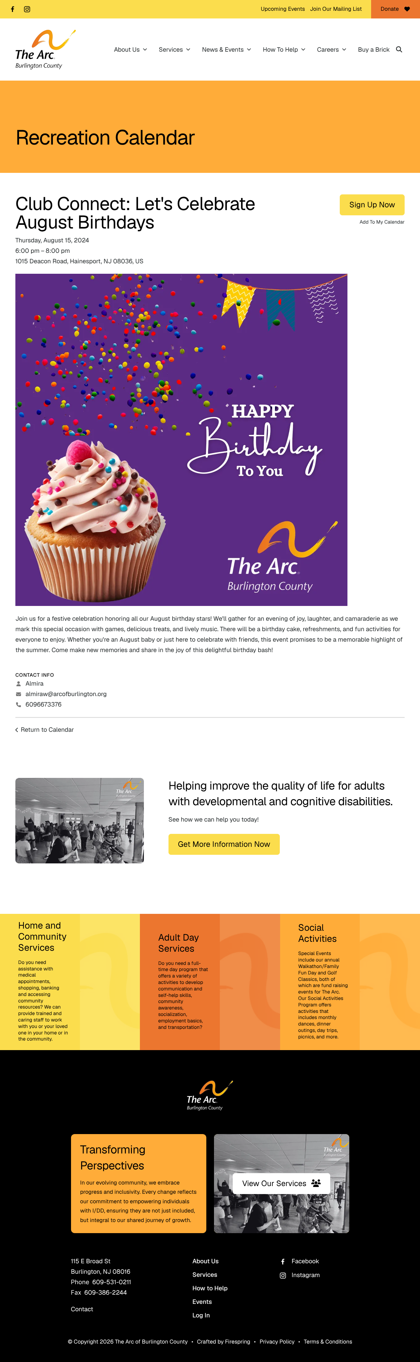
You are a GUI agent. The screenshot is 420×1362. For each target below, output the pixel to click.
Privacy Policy (277, 1341)
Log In (201, 1315)
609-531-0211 (111, 1282)
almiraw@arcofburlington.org (66, 694)
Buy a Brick (374, 50)
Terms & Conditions (328, 1341)
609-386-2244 (105, 1292)
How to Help (210, 1288)
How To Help (280, 50)
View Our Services (274, 1184)
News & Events (223, 50)
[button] (399, 49)
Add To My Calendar (382, 222)
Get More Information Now (224, 844)
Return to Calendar (47, 730)
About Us (127, 50)
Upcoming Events (283, 9)
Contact (82, 1309)
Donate (390, 9)
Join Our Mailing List (336, 9)
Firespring (237, 1341)
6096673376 (43, 704)
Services (171, 50)
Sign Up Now (372, 205)
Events (202, 1302)
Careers (328, 50)
